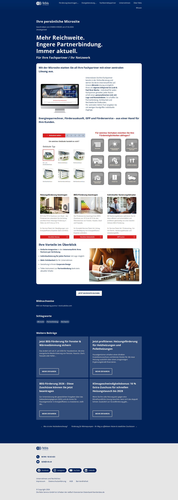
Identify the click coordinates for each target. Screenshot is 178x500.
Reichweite (65, 322)
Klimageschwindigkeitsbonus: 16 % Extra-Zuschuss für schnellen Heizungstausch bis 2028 (114, 387)
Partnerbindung (52, 322)
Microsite (40, 322)
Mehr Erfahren (50, 372)
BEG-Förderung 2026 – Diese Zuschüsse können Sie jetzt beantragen (56, 387)
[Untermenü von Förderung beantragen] (77, 3)
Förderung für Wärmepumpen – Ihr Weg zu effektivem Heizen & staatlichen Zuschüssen (103, 426)
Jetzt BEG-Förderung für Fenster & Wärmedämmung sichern (60, 343)
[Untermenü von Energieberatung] (95, 3)
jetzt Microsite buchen (89, 293)
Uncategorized (41, 30)
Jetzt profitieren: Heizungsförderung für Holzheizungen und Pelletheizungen (115, 345)
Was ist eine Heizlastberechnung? (55, 426)
